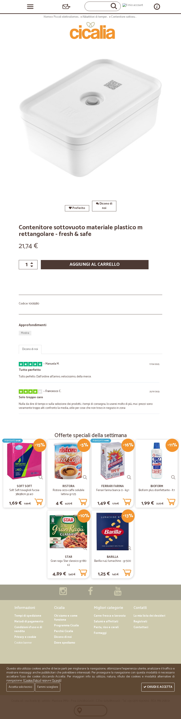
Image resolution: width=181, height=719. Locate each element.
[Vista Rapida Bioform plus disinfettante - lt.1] (173, 477)
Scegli (56, 680)
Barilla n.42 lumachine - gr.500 (112, 561)
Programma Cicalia (66, 625)
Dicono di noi (105, 205)
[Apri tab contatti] (66, 6)
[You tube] (117, 593)
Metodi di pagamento (28, 621)
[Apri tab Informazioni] (157, 6)
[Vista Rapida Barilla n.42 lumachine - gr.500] (129, 548)
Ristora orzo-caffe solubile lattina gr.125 (68, 492)
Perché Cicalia (63, 631)
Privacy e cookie (25, 637)
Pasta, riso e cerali (106, 627)
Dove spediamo (64, 643)
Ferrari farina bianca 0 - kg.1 (112, 490)
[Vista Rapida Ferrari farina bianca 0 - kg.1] (129, 477)
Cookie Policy (32, 680)
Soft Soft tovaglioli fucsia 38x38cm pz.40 (24, 492)
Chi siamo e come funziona (65, 618)
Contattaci (141, 627)
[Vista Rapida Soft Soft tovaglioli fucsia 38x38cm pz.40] (41, 477)
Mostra (25, 333)
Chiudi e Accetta (159, 687)
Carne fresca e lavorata (110, 616)
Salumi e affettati (106, 621)
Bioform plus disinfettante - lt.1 (157, 490)
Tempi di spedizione (27, 616)
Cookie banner (23, 643)
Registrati (140, 621)
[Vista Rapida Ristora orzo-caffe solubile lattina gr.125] (85, 477)
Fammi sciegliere (47, 687)
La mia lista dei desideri (149, 616)
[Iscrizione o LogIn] (133, 5)
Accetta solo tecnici (20, 687)
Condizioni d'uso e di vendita (28, 629)
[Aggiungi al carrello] (38, 501)
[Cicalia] (90, 30)
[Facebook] (90, 593)
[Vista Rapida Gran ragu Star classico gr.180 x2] (85, 548)
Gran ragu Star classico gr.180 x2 (68, 563)
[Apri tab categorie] (30, 6)
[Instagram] (63, 593)
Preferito (78, 208)
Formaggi (100, 633)
